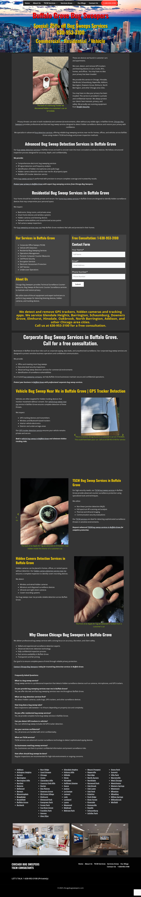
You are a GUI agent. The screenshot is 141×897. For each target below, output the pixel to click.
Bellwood (20, 789)
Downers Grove (46, 791)
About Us (37, 3)
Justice (66, 789)
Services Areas (66, 3)
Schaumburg (92, 811)
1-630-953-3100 (109, 3)
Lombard (67, 800)
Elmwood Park (46, 800)
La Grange (68, 791)
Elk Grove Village (47, 794)
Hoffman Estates (71, 783)
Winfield (114, 802)
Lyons (66, 802)
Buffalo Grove (22, 802)
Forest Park (45, 805)
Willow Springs (117, 797)
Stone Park (115, 770)
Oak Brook (91, 786)
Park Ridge (91, 797)
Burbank (20, 805)
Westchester (116, 783)
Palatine (90, 794)
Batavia (20, 786)
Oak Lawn (91, 789)
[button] (56, 3)
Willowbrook (116, 800)
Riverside (91, 802)
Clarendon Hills (46, 780)
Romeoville (92, 805)
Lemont (67, 794)
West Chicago (116, 780)
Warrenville (115, 778)
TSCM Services (49, 3)
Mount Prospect (94, 770)
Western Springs (117, 786)
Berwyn (20, 791)
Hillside (67, 775)
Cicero (42, 778)
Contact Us (93, 3)
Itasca (66, 786)
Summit (114, 772)
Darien (43, 786)
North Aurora (93, 778)
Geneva (43, 813)
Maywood (68, 805)
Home (27, 3)
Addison (20, 770)
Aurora (20, 775)
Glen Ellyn (44, 816)
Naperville (91, 772)
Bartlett (20, 783)
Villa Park (115, 775)
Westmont (115, 789)
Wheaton (114, 791)
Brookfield (21, 800)
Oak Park (91, 791)
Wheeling (115, 794)
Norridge (91, 775)
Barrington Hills (23, 780)
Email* (75, 261)
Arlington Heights (24, 772)
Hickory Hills (69, 772)
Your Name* (78, 249)
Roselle (90, 808)
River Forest (92, 800)
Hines (66, 778)
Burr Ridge (44, 770)
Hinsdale (67, 780)
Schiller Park (92, 813)
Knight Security (83, 107)
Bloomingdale (22, 794)
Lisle (66, 797)
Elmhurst (44, 797)
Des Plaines (45, 789)
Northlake (91, 780)
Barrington (21, 778)
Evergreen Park (46, 802)
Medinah (67, 808)
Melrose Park (69, 811)
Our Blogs (82, 3)
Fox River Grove (46, 808)
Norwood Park (93, 783)
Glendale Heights (71, 770)
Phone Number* (80, 272)
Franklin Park (46, 811)
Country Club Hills (47, 783)
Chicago (43, 775)
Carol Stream (45, 772)
